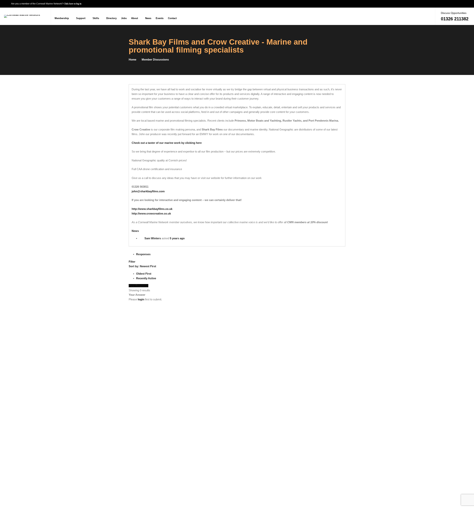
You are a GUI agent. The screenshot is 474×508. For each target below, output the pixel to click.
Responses (143, 254)
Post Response (138, 285)
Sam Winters (152, 238)
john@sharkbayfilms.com (148, 191)
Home (132, 59)
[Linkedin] (428, 16)
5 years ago (177, 238)
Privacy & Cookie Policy (330, 483)
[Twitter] (421, 16)
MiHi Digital (338, 496)
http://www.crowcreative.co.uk (151, 213)
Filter (132, 261)
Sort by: (142, 266)
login (141, 299)
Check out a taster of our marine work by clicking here (167, 142)
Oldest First (143, 273)
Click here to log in (72, 3)
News (135, 230)
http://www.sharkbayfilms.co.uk (152, 208)
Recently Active (146, 278)
